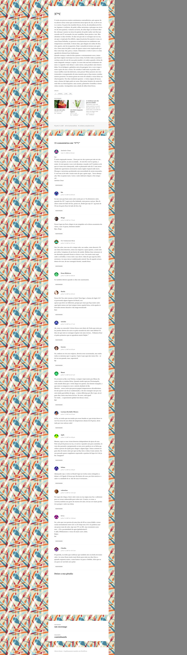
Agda (62, 435)
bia (62, 192)
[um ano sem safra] (61, 104)
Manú (63, 372)
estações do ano (89, 126)
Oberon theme (58, 651)
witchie (63, 322)
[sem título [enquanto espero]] (77, 104)
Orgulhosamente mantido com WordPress (75, 651)
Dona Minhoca (66, 273)
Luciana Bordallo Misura (69, 412)
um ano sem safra (59, 110)
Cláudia (63, 548)
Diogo (63, 218)
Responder (59, 185)
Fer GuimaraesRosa (71, 126)
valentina (64, 490)
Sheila (63, 291)
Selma (63, 467)
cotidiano (82, 126)
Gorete (63, 347)
